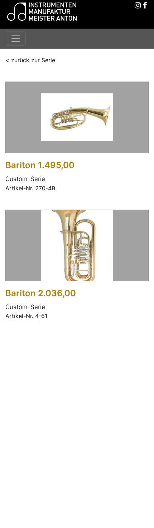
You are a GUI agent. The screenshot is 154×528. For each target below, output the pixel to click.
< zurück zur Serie (30, 60)
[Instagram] (137, 5)
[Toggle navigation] (16, 38)
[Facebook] (145, 5)
